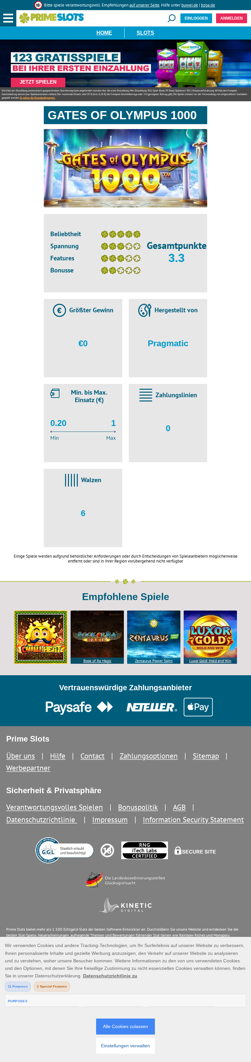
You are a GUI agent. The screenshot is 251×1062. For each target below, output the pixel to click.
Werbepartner (28, 768)
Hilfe (57, 755)
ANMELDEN (231, 18)
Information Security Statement (193, 819)
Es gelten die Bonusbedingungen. (37, 97)
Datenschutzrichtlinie (41, 819)
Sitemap (206, 755)
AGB (179, 807)
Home (104, 33)
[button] (8, 18)
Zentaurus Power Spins (154, 660)
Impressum (110, 819)
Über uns (20, 755)
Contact (92, 755)
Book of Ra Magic (97, 660)
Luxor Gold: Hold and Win (210, 660)
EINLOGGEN (196, 18)
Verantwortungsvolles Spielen (54, 807)
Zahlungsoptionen (149, 755)
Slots (145, 33)
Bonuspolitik (138, 807)
